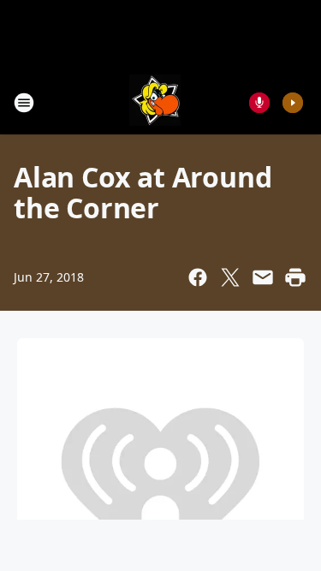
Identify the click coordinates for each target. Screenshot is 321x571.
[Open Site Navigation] (24, 102)
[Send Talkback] (259, 102)
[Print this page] (295, 277)
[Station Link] (155, 102)
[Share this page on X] (230, 277)
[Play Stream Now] (292, 102)
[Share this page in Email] (263, 277)
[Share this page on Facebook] (198, 277)
